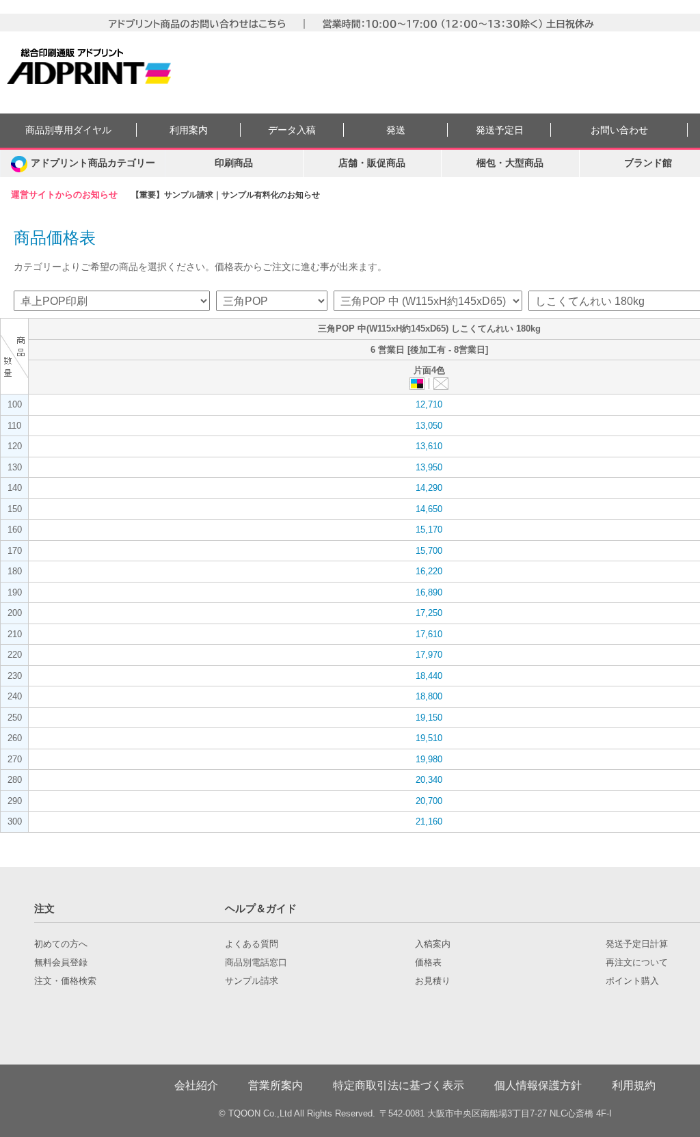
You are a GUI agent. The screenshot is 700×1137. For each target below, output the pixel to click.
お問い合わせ (619, 130)
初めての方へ (61, 944)
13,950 (429, 467)
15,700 (429, 551)
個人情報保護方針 (538, 1085)
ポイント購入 (632, 981)
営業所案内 (275, 1085)
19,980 (429, 759)
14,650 (429, 509)
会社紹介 (196, 1085)
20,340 (429, 780)
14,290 (429, 488)
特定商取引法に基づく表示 (398, 1085)
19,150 (429, 717)
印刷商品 (234, 163)
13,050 (429, 425)
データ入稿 (292, 130)
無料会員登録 (61, 962)
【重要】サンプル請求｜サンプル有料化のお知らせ (225, 195)
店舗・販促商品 (371, 163)
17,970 (429, 655)
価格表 (428, 962)
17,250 (429, 613)
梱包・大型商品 (509, 163)
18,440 (429, 676)
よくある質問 (251, 944)
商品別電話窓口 (256, 962)
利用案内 (189, 130)
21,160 (429, 821)
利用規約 (634, 1085)
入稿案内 (432, 944)
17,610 (429, 634)
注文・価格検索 (65, 981)
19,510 (429, 738)
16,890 (429, 592)
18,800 (429, 696)
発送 (395, 130)
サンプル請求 (251, 981)
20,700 (429, 801)
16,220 (429, 571)
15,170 (429, 529)
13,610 (429, 446)
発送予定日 (500, 130)
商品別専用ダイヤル (68, 130)
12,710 (429, 404)
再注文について (637, 962)
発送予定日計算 (637, 944)
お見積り (432, 981)
